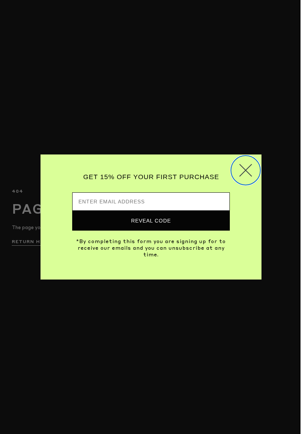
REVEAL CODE (151, 221)
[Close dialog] (245, 170)
